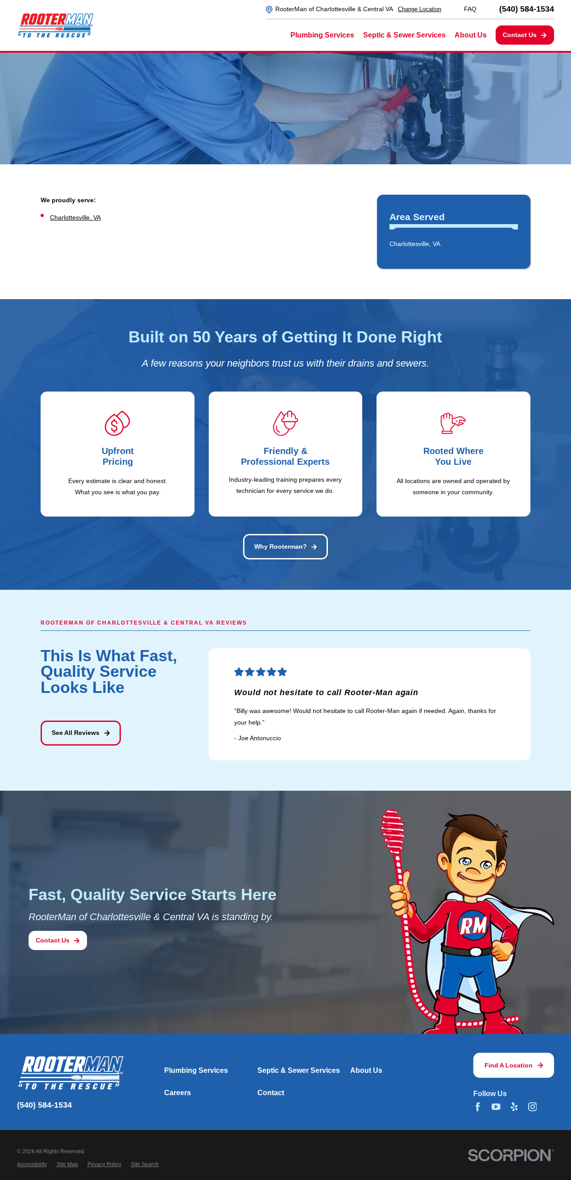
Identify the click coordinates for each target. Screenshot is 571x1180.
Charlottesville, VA (75, 217)
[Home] (55, 25)
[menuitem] (453, 244)
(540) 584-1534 (526, 9)
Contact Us (520, 34)
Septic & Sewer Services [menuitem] (404, 35)
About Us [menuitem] (471, 35)
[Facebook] (477, 1106)
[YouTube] (496, 1106)
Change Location (419, 9)
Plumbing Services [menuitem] (322, 35)
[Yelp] (514, 1106)
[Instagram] (532, 1106)
